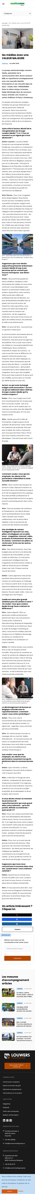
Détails (20, 1191)
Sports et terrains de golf (12, 1085)
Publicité (6, 1107)
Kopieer (17, 929)
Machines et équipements (12, 1089)
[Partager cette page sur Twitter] (17, 914)
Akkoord (9, 1191)
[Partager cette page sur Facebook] (17, 919)
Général (5, 63)
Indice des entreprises (11, 1111)
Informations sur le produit (12, 1093)
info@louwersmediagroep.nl (15, 1143)
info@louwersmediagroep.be (15, 1168)
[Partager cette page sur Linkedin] (17, 923)
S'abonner (17, 958)
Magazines (6, 1104)
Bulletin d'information (10, 1115)
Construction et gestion (11, 1082)
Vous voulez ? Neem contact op (17, 1066)
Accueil (4, 23)
